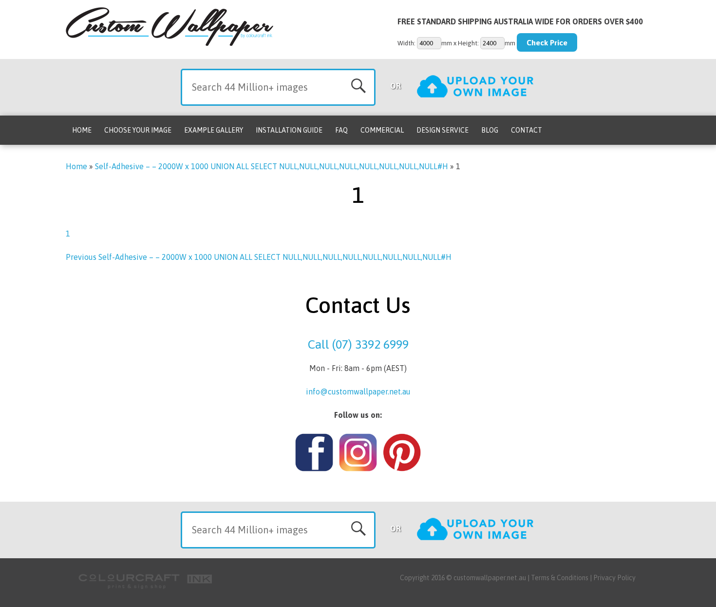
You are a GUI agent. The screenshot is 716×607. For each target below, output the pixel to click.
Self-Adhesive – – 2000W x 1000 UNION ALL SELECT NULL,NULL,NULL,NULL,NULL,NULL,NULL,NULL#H (271, 166)
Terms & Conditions (559, 578)
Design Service (442, 130)
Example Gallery (213, 130)
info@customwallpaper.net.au (358, 391)
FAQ (341, 130)
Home (82, 130)
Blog (489, 130)
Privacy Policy (614, 578)
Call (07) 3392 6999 (358, 344)
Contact (526, 130)
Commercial (382, 130)
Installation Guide (289, 130)
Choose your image (137, 130)
